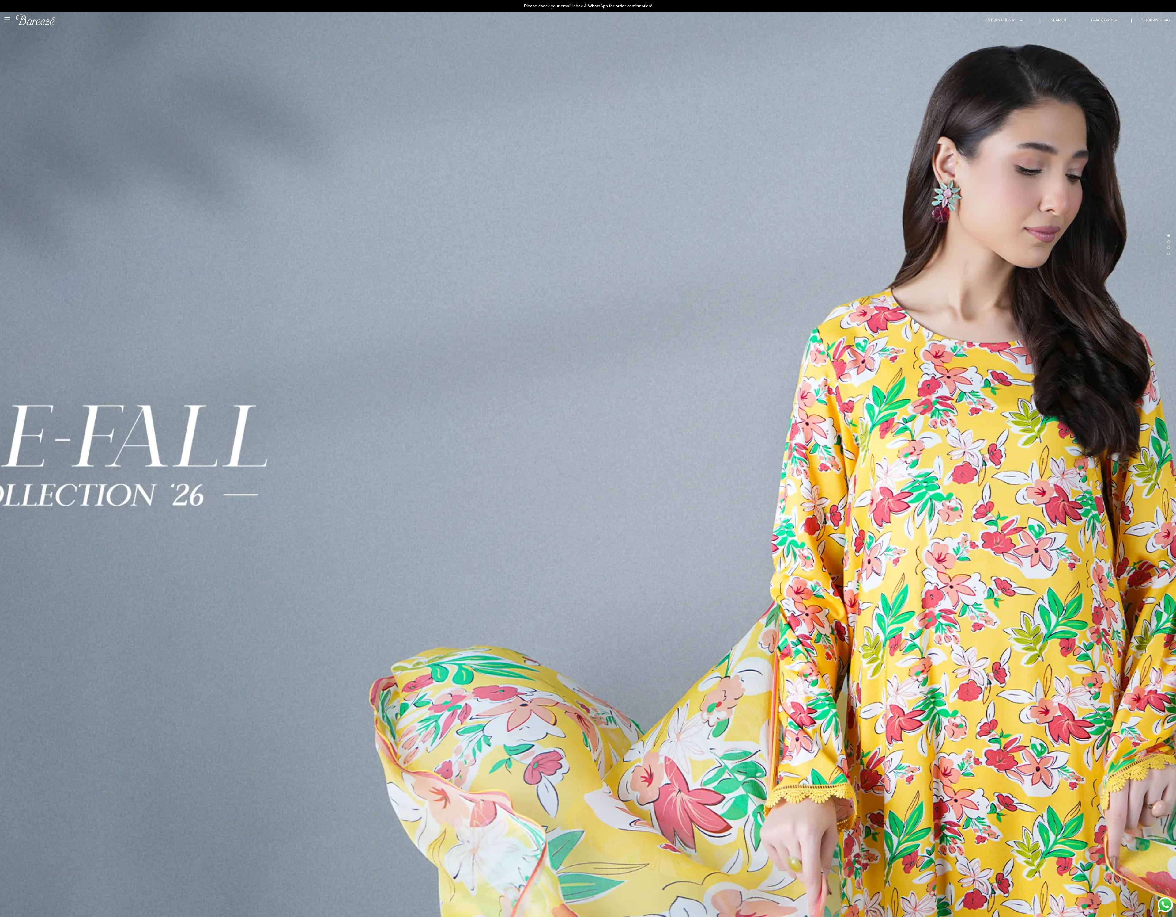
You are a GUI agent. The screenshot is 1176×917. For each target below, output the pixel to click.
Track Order (1104, 20)
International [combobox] (1001, 20)
